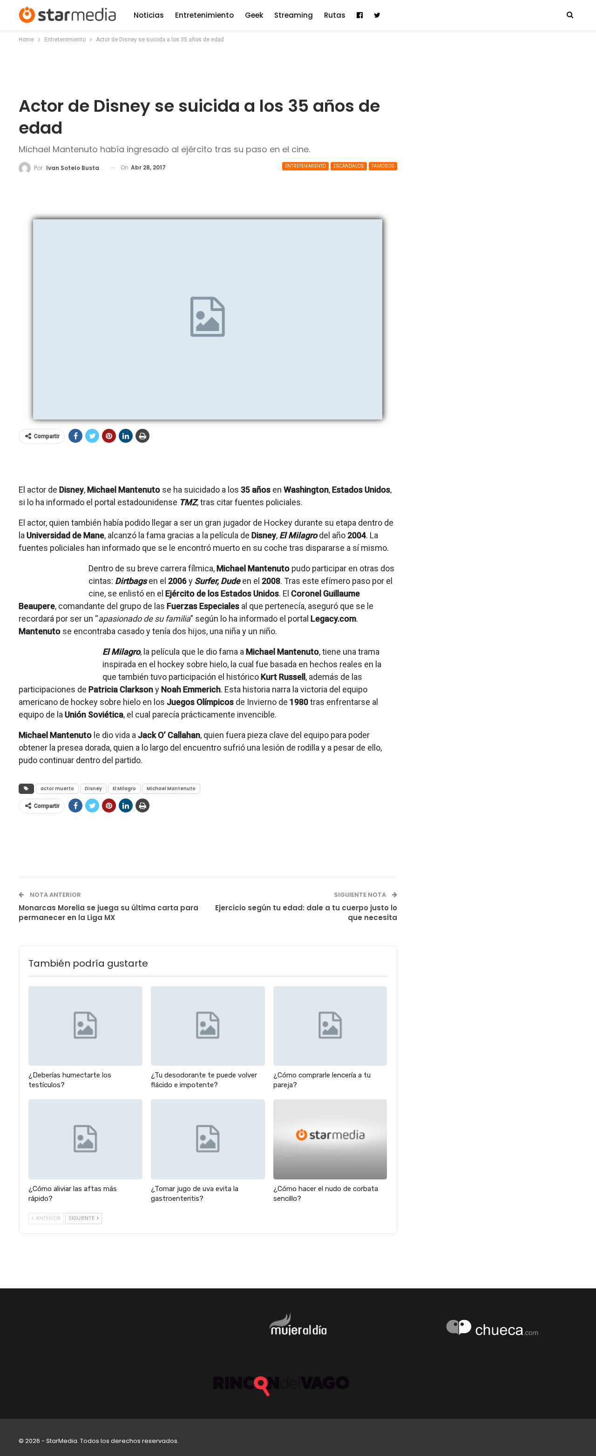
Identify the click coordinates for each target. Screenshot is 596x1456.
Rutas (334, 15)
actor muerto (57, 788)
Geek (254, 15)
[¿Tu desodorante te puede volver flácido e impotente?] (208, 1026)
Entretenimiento (204, 15)
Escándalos (348, 166)
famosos (383, 166)
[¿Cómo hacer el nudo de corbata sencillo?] (330, 1139)
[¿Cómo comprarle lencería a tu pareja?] (330, 1026)
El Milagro (124, 788)
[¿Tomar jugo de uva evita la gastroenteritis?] (208, 1139)
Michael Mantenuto (171, 788)
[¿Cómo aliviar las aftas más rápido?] (85, 1139)
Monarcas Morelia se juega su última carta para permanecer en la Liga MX (108, 912)
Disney (93, 788)
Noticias (149, 15)
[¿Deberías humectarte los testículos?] (85, 1026)
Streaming (293, 15)
